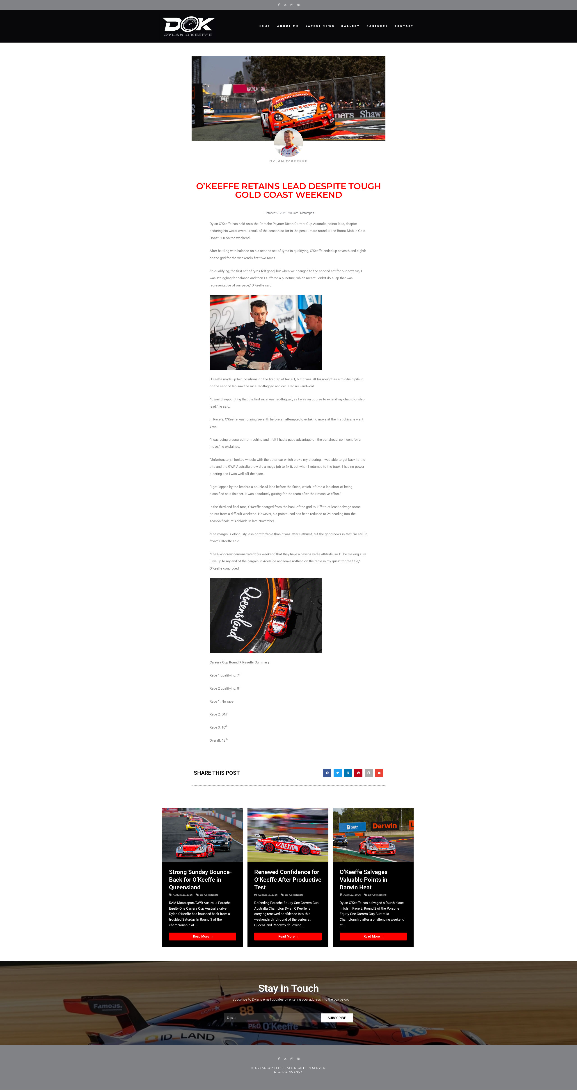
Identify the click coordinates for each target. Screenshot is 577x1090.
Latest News (320, 26)
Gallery (350, 26)
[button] (327, 773)
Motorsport (307, 213)
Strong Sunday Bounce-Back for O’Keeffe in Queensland (200, 880)
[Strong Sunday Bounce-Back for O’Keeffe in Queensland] (202, 834)
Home (264, 26)
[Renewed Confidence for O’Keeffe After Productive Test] (287, 834)
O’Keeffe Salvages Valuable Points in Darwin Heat (363, 880)
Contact (404, 26)
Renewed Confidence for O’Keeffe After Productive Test (287, 880)
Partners (377, 26)
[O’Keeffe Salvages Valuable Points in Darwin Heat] (373, 834)
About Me (288, 26)
